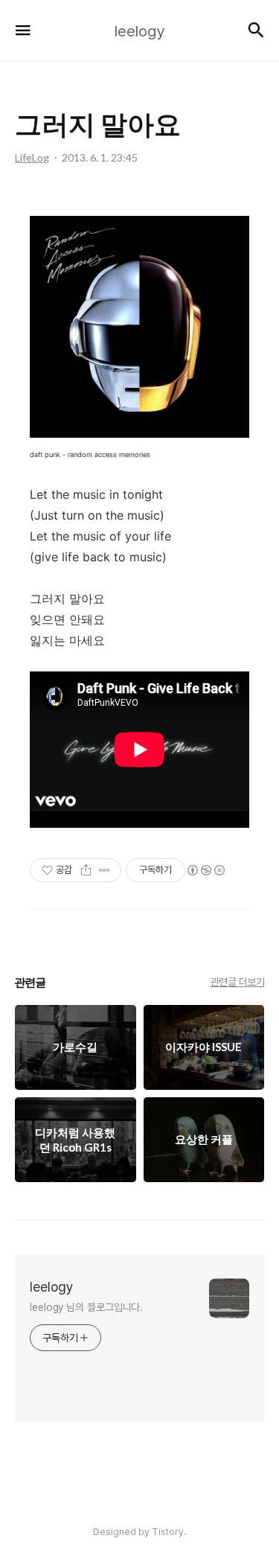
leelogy (52, 1287)
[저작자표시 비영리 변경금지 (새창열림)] (205, 870)
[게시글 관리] (104, 870)
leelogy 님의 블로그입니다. (86, 1307)
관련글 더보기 (238, 982)
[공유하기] (86, 870)
